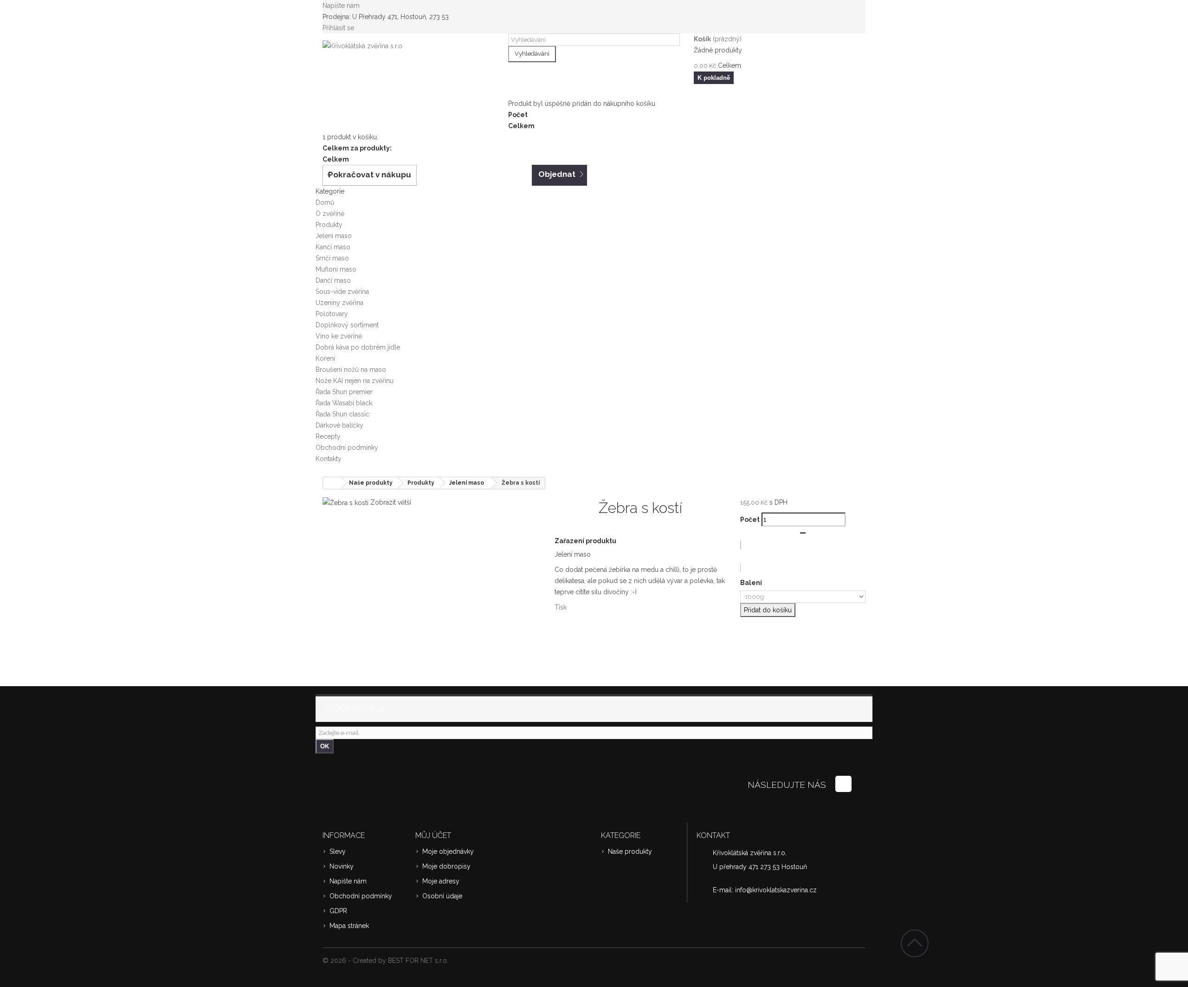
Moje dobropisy (446, 866)
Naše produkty (630, 851)
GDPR (338, 911)
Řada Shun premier (344, 392)
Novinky (341, 866)
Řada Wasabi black (344, 403)
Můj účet (433, 835)
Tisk (561, 607)
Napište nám (341, 5)
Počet (750, 519)
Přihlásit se (338, 28)
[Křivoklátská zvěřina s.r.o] (408, 66)
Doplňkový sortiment (347, 325)
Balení (751, 582)
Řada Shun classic (342, 414)
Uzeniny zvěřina (339, 302)
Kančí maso (333, 247)
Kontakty (329, 458)
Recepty (328, 436)
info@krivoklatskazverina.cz (776, 890)
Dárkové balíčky (339, 425)
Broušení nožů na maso (351, 369)
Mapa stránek (349, 925)
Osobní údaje (442, 896)
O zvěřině (330, 213)
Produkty (329, 224)
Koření (325, 358)
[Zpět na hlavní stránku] (332, 483)
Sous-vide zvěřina (342, 291)
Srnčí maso (332, 258)
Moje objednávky (448, 851)
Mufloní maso (336, 269)
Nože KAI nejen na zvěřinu (355, 380)
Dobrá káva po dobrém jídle (358, 347)
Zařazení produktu (585, 541)
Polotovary (332, 314)
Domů (325, 202)
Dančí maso (333, 280)
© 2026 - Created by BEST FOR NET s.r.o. (385, 960)
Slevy (337, 851)
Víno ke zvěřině (339, 336)
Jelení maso (334, 236)
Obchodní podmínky (347, 447)
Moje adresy (440, 881)
